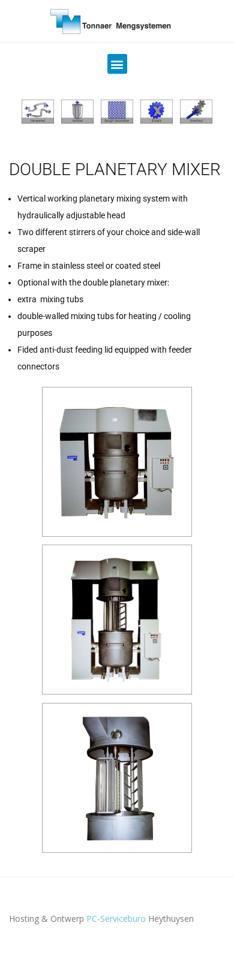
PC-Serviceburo (116, 918)
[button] (117, 64)
